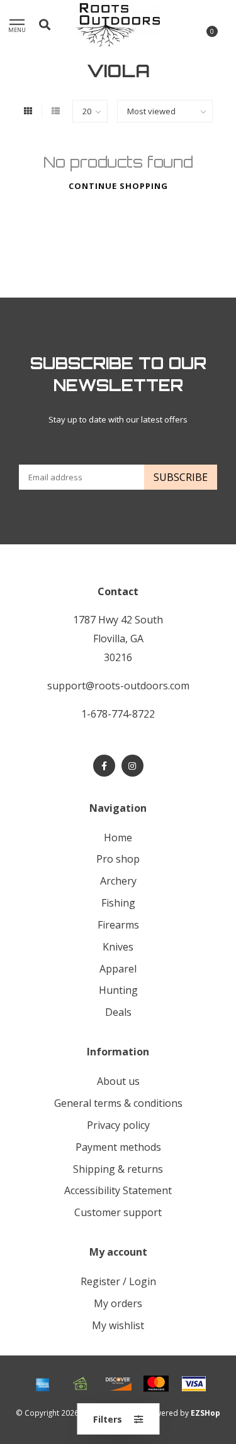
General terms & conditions (118, 1103)
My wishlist (118, 1325)
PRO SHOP (118, 859)
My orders (118, 1303)
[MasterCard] (156, 1383)
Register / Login (118, 1281)
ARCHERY (118, 881)
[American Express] (43, 1383)
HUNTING (118, 990)
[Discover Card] (118, 1383)
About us (118, 1081)
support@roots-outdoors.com (118, 685)
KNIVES (118, 947)
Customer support (118, 1212)
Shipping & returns (118, 1169)
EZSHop (205, 1413)
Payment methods (118, 1147)
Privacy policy (118, 1125)
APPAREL (118, 969)
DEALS (118, 1012)
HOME (118, 837)
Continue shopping (118, 185)
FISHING (118, 903)
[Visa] (194, 1383)
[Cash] (80, 1383)
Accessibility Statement (118, 1190)
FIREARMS (118, 925)
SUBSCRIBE (181, 477)
